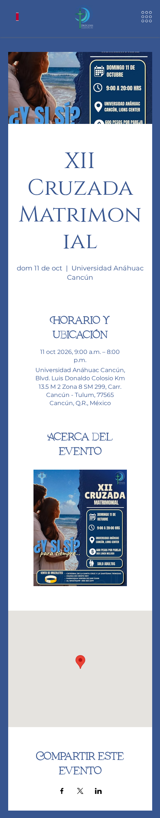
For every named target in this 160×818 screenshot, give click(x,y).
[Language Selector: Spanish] (17, 17)
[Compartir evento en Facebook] (61, 791)
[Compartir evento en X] (80, 791)
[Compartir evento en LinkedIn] (98, 791)
